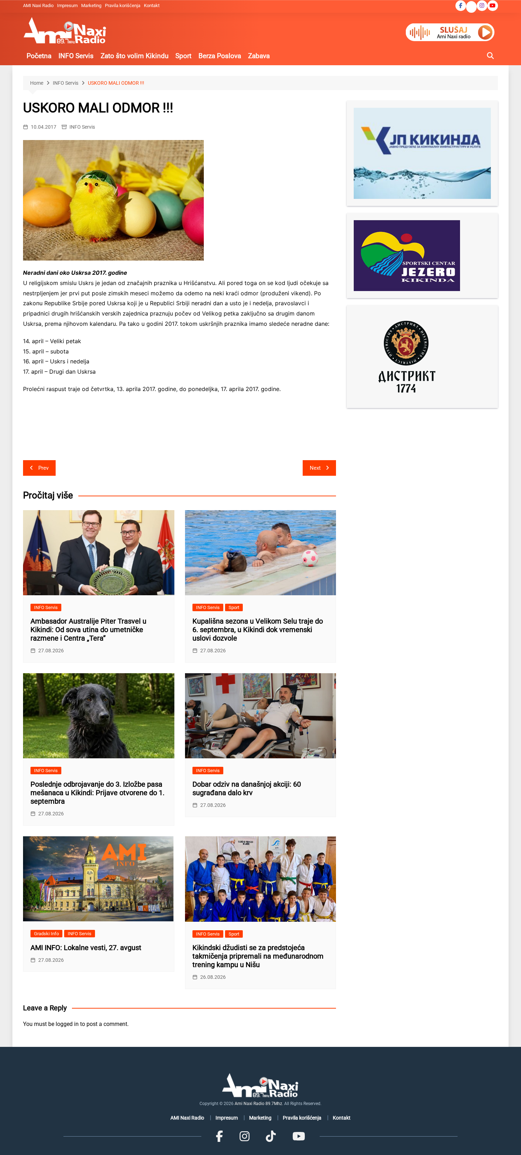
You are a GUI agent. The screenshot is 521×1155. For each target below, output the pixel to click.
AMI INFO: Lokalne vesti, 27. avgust (85, 947)
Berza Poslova (219, 56)
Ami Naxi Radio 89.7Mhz (258, 1103)
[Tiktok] (270, 1136)
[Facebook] (219, 1136)
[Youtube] (298, 1136)
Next (315, 468)
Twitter (471, 7)
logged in (67, 1024)
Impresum (67, 5)
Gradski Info (46, 933)
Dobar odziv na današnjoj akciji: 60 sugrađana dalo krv (246, 788)
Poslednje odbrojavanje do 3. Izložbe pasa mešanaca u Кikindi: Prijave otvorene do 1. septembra (97, 792)
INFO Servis (76, 56)
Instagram (482, 5)
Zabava (259, 56)
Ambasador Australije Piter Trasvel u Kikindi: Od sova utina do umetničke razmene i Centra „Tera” (88, 629)
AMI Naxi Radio (38, 5)
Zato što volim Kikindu (134, 56)
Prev (43, 468)
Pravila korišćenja (122, 5)
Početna (39, 56)
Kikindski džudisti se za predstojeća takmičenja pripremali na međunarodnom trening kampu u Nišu (258, 956)
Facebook (460, 5)
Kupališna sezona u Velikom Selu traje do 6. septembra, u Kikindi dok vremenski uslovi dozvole (257, 629)
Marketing (91, 5)
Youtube (492, 5)
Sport (183, 56)
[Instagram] (244, 1136)
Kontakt (151, 5)
